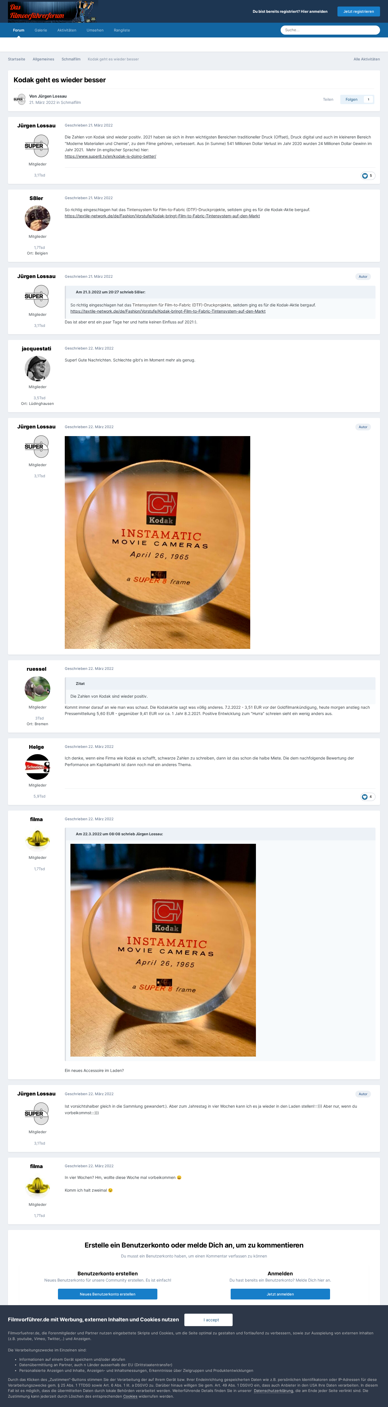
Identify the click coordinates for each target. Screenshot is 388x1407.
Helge (36, 747)
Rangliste (122, 30)
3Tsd (39, 718)
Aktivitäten (66, 30)
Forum (18, 30)
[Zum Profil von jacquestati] (37, 368)
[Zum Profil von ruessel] (37, 689)
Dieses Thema (349, 30)
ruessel (36, 669)
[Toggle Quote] (72, 292)
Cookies (130, 1396)
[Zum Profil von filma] (37, 839)
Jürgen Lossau (52, 96)
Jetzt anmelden (280, 1294)
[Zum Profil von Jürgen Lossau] (20, 99)
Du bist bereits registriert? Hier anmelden (291, 11)
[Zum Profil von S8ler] (37, 218)
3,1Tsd (39, 175)
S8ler (36, 198)
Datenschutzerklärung (273, 1390)
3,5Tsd (38, 398)
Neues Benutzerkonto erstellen (107, 1294)
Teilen (327, 99)
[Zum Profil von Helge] (37, 767)
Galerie (41, 30)
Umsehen (95, 30)
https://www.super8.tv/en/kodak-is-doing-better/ (110, 156)
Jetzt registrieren (358, 11)
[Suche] (374, 30)
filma (36, 819)
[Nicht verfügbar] (157, 542)
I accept (210, 1319)
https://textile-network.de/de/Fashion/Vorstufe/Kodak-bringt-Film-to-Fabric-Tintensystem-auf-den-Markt (162, 215)
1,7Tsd (39, 247)
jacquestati (36, 349)
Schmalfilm (71, 102)
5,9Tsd (38, 796)
